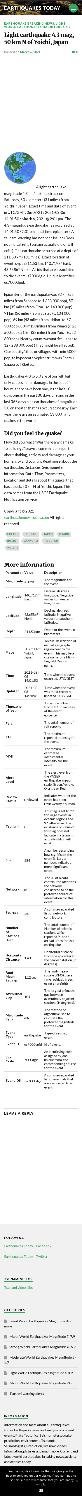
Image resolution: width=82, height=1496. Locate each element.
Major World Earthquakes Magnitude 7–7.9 (42, 1336)
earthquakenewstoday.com (26, 517)
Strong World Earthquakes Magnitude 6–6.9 (42, 1347)
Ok (41, 1490)
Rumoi (12, 540)
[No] (76, 1481)
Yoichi (12, 547)
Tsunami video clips (18, 1287)
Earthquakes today (32, 8)
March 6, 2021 (30, 52)
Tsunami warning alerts (26, 1393)
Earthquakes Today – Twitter (25, 1256)
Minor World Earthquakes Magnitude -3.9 (40, 1383)
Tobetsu (51, 540)
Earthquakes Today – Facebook (27, 1246)
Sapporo (31, 540)
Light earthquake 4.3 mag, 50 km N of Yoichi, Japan (39, 38)
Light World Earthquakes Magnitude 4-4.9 (37, 25)
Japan (48, 534)
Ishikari (31, 534)
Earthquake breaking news (29, 23)
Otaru (64, 534)
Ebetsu (13, 534)
